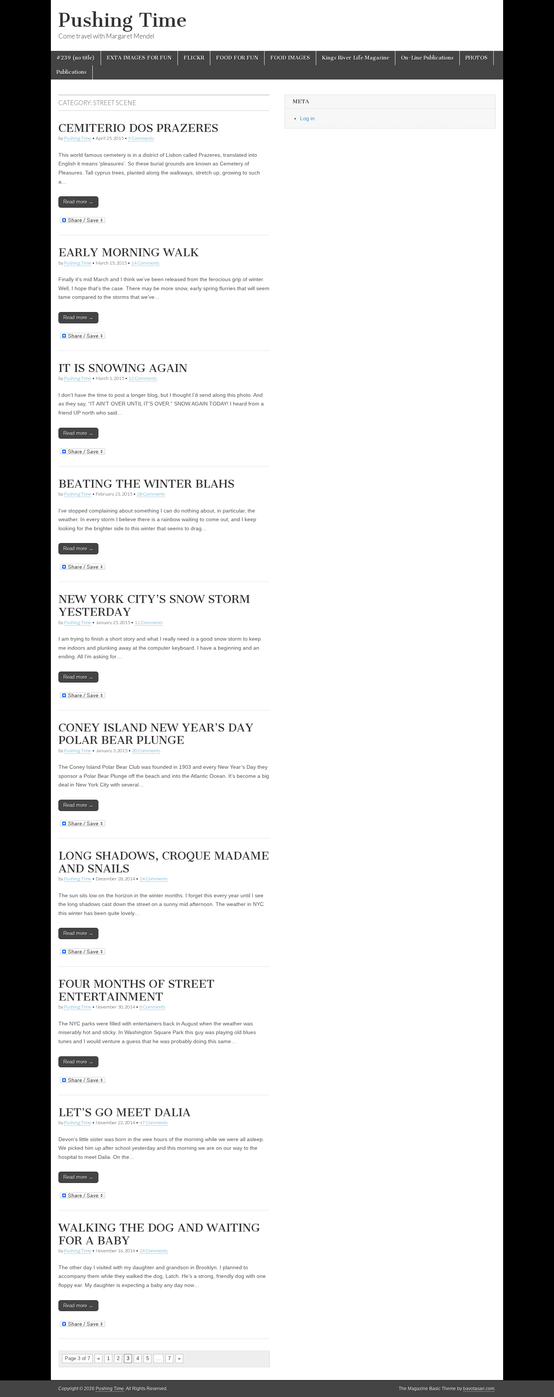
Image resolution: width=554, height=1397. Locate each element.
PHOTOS (476, 58)
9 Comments (141, 138)
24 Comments (153, 1250)
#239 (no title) (76, 58)
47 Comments (153, 1122)
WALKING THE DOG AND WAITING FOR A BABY (159, 1234)
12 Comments (143, 378)
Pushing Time (122, 20)
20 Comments (146, 750)
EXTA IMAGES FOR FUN (139, 58)
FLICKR (194, 58)
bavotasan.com (478, 1388)
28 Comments (151, 494)
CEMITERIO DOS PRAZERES (138, 128)
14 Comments (145, 263)
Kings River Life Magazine (355, 58)
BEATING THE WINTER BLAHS (146, 484)
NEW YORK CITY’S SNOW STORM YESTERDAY (154, 605)
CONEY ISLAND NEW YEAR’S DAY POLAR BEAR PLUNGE (156, 734)
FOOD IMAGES (290, 58)
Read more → (78, 202)
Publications (72, 72)
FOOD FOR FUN (237, 58)
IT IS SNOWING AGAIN (122, 368)
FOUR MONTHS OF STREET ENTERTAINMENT (136, 990)
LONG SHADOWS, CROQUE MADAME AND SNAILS (163, 862)
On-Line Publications (427, 58)
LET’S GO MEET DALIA (124, 1112)
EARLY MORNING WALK (128, 252)
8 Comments (152, 1007)
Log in (307, 118)
